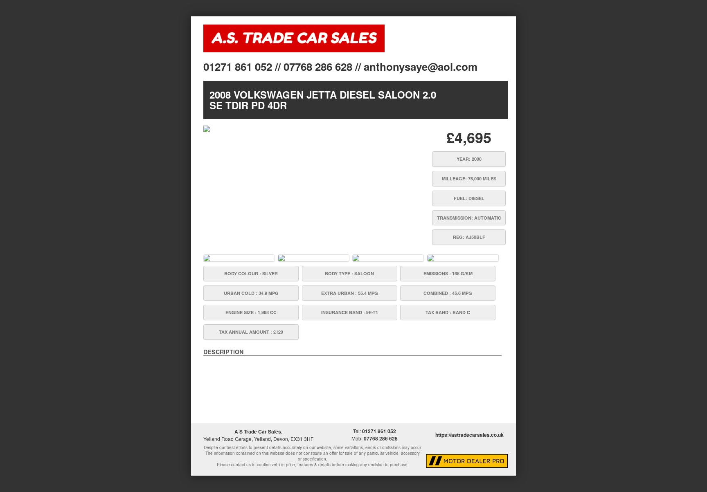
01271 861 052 (379, 431)
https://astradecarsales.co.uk (469, 434)
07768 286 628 (381, 438)
